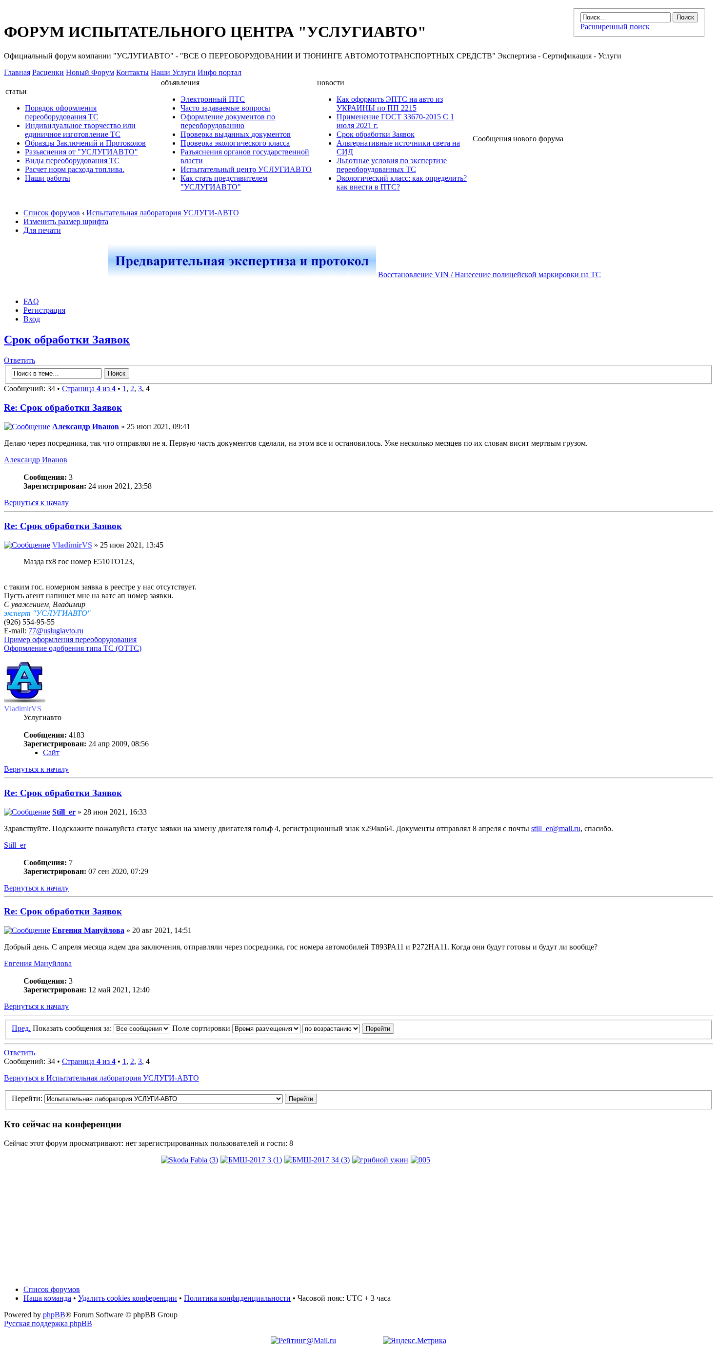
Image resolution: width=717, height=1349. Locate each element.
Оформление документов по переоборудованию (227, 121)
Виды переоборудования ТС (72, 160)
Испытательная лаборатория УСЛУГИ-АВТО (162, 213)
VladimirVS (72, 545)
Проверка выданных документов (235, 134)
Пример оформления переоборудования (70, 639)
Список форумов (51, 213)
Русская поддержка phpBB (48, 1323)
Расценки (48, 72)
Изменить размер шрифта (65, 221)
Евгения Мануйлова (88, 930)
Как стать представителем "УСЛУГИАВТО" (223, 182)
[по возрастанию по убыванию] (348, 1028)
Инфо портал (219, 72)
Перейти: (27, 1098)
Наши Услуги (173, 72)
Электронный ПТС (212, 99)
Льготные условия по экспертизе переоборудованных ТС (392, 164)
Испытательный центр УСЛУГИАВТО (246, 169)
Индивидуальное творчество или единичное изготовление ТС (80, 129)
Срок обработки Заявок (376, 134)
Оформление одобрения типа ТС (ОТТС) (72, 648)
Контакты (132, 72)
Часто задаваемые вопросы (225, 108)
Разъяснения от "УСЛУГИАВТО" (81, 152)
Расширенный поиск (615, 26)
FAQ (31, 301)
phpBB (54, 1315)
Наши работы (47, 178)
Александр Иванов (85, 426)
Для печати (42, 230)
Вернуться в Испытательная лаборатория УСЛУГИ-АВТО (101, 1078)
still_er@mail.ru (555, 828)
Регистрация (44, 310)
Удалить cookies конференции (127, 1298)
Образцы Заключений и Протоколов (85, 143)
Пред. (21, 1028)
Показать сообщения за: (73, 1028)
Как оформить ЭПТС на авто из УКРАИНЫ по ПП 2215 (390, 103)
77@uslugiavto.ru (55, 631)
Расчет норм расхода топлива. (74, 169)
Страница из (89, 388)
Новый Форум (90, 72)
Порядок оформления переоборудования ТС (62, 112)
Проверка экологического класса (235, 143)
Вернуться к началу (36, 502)
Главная (17, 72)
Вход (31, 319)
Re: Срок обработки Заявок (63, 407)
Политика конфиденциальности (237, 1298)
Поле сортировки (202, 1028)
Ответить (19, 360)
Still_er (64, 812)
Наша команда (47, 1298)
